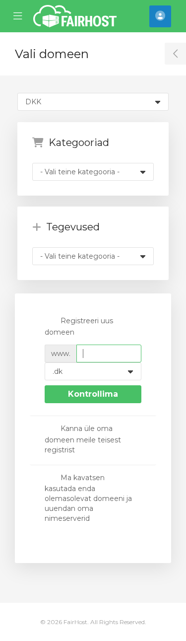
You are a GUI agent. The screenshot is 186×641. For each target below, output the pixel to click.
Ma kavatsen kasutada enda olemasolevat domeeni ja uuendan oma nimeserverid (88, 498)
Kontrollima (93, 394)
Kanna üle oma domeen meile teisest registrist (83, 439)
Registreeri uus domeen (79, 326)
